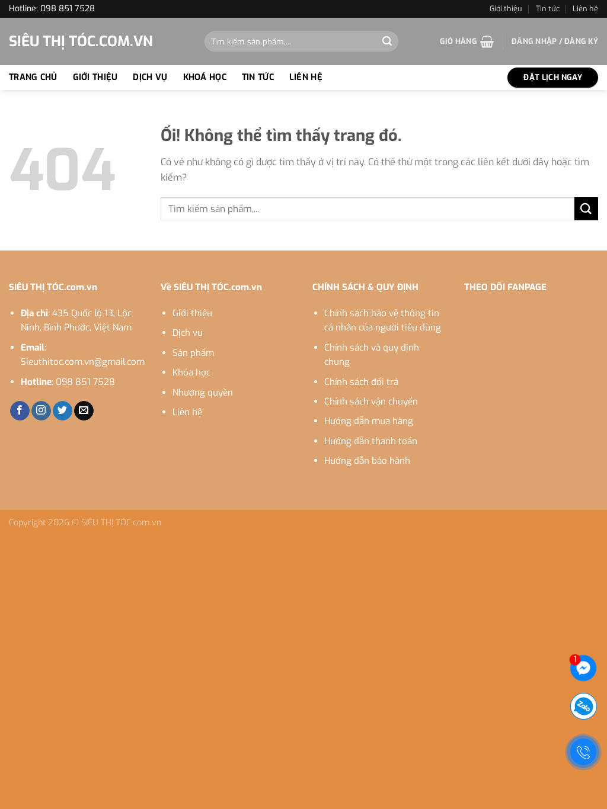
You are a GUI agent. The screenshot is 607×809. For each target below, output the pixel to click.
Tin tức (548, 9)
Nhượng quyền (202, 393)
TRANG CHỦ (33, 77)
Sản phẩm (193, 353)
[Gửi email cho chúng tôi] (84, 411)
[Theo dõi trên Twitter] (62, 411)
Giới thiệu (506, 9)
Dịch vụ (187, 333)
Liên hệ (585, 9)
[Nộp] (387, 41)
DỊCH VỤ (150, 77)
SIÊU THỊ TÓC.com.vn (81, 41)
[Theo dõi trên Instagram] (41, 411)
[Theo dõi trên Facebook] (20, 411)
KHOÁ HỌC (204, 77)
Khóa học (191, 372)
